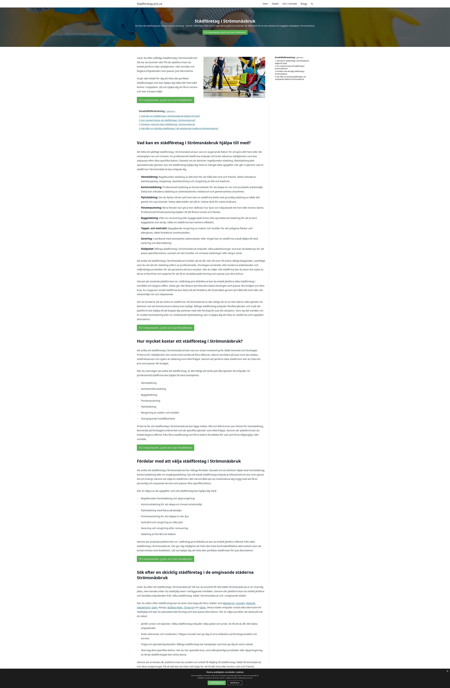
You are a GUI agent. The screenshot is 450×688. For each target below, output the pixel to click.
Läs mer (249, 678)
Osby (154, 607)
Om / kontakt (290, 3)
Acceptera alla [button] (216, 683)
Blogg (304, 3)
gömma (170, 111)
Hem (265, 3)
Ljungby (240, 603)
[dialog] (225, 678)
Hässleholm (143, 607)
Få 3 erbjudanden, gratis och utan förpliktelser (225, 32)
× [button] (447, 671)
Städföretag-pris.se (149, 4)
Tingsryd (189, 607)
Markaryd (228, 603)
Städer (275, 3)
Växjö (202, 607)
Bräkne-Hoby (175, 607)
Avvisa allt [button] (234, 683)
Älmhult (250, 603)
